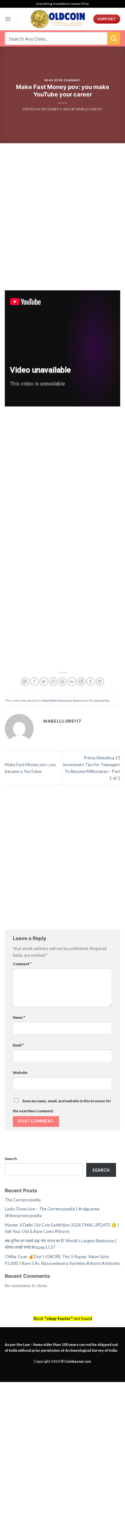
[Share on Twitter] (43, 681)
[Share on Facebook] (34, 681)
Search (11, 1158)
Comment (22, 963)
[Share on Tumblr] (90, 681)
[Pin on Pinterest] (62, 681)
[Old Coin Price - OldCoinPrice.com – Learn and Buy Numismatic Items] (57, 19)
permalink (102, 700)
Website (20, 1072)
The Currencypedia (23, 1199)
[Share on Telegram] (100, 681)
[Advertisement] (62, 225)
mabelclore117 (89, 109)
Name (19, 1017)
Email (18, 1045)
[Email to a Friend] (53, 681)
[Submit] (113, 38)
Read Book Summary (63, 80)
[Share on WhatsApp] (25, 681)
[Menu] (8, 19)
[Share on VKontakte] (72, 681)
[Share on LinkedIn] (81, 681)
